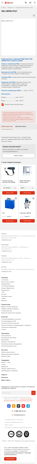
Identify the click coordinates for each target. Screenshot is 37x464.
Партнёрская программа (8, 337)
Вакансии (4, 300)
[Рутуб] (18, 406)
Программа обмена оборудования (11, 344)
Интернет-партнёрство (8, 341)
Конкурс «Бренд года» (7, 288)
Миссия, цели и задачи (8, 282)
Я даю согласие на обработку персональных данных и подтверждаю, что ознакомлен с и (18, 399)
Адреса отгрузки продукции (9, 306)
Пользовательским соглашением (13, 452)
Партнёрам (5, 333)
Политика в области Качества (10, 323)
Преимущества (5, 284)
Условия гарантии (6, 310)
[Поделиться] (34, 15)
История (3, 294)
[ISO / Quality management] (19, 434)
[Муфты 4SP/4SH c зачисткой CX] (27, 172)
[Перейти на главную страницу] (9, 2)
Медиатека (4, 366)
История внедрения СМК (8, 321)
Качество (4, 317)
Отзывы (3, 298)
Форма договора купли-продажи (11, 313)
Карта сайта (5, 380)
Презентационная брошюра (14, 104)
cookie (15, 451)
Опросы (3, 329)
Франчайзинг (5, 339)
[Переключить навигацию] (2, 2)
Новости (4, 374)
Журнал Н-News (6, 356)
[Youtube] (23, 406)
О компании (4, 279)
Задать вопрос (18, 155)
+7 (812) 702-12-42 (26, 3)
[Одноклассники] (13, 406)
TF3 (3, 213)
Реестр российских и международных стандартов (16, 325)
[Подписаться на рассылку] (33, 393)
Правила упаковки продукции (10, 308)
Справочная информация (8, 327)
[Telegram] (28, 406)
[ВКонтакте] (9, 406)
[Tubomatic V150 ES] (27, 204)
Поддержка (5, 360)
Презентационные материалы (10, 354)
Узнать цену (9, 192)
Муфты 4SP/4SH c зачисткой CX (25, 181)
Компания (4, 277)
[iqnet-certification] (11, 434)
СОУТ (3, 292)
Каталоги (4, 350)
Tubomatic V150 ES (25, 213)
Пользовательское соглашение (14, 419)
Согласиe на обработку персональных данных (18, 427)
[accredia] (26, 434)
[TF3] (9, 204)
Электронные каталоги (8, 352)
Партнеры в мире (6, 296)
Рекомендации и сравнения (9, 370)
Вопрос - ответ (5, 362)
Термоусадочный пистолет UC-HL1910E (8, 181)
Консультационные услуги (8, 346)
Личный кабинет (6, 335)
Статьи (3, 364)
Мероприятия (5, 290)
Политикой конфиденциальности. (24, 400)
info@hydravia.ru (19, 415)
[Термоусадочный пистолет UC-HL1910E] (9, 172)
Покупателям (5, 304)
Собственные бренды (7, 286)
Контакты (4, 377)
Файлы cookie (9, 425)
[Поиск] (35, 2)
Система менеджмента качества (11, 319)
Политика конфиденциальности (14, 422)
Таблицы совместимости (8, 368)
